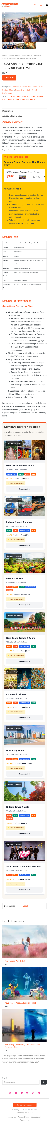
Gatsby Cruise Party (11, 306)
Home (4, 55)
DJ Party (16, 96)
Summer (15, 99)
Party (4, 99)
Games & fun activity (23, 90)
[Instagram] (10, 1093)
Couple (9, 96)
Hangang (39, 96)
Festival (23, 96)
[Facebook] (16, 1093)
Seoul (9, 99)
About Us (12, 1117)
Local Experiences (16, 55)
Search (4, 1078)
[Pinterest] (39, 1093)
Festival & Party (30, 55)
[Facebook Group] (22, 1093)
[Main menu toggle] (41, 4)
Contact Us (24, 1120)
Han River (31, 96)
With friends (30, 99)
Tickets (22, 99)
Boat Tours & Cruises (36, 87)
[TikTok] (33, 1093)
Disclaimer (35, 1117)
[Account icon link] (47, 5)
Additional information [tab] (12, 116)
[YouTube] (27, 1093)
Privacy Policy (23, 1117)
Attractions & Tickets (19, 87)
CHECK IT (9, 78)
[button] (35, 5)
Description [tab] (7, 111)
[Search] (44, 1082)
